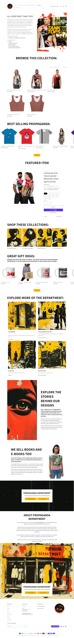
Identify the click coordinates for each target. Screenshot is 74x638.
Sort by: (51, 67)
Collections (9, 620)
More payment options (53, 212)
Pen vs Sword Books (40, 608)
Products (8, 618)
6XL (49, 198)
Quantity (45, 200)
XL (45, 195)
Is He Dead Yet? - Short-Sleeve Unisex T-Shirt (8, 146)
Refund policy (33, 635)
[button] (39, 5)
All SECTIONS (43, 498)
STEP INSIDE (10, 339)
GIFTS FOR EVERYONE (57, 248)
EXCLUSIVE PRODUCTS (42, 337)
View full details (59, 216)
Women (8, 608)
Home (8, 606)
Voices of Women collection (14, 47)
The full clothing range (13, 46)
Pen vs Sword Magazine (41, 606)
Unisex (8, 612)
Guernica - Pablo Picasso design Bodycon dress (60, 146)
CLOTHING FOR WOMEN (27, 248)
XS (49, 193)
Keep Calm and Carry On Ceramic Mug (42, 282)
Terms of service (43, 635)
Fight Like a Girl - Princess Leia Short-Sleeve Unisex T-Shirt (26, 146)
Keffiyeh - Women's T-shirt (40, 146)
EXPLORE (10, 375)
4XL (57, 195)
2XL (49, 195)
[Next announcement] (66, 1)
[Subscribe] (25, 626)
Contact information (56, 635)
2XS (45, 193)
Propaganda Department (21, 635)
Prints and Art (9, 614)
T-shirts (10, 41)
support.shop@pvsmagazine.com (27, 614)
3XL (53, 195)
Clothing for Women (12, 43)
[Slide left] (34, 152)
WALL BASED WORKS (42, 375)
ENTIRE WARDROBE (30, 498)
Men (8, 610)
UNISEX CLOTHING (41, 248)
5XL (45, 198)
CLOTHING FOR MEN (11, 248)
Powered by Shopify (27, 635)
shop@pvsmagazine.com (26, 613)
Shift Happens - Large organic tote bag (24, 282)
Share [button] (46, 216)
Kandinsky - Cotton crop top (31, 114)
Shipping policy (49, 635)
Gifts (8, 616)
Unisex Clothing (11, 44)
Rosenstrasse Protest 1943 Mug (58, 282)
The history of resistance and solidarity (16, 37)
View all (37, 155)
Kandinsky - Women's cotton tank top (13, 114)
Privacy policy (38, 635)
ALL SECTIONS (43, 592)
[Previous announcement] (7, 1)
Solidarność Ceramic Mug (5, 282)
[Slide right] (39, 152)
